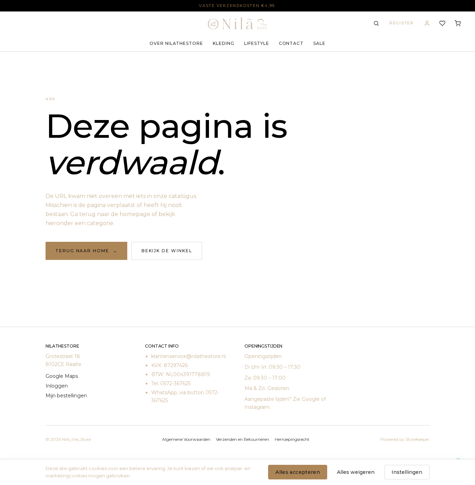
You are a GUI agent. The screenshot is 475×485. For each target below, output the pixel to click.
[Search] (376, 23)
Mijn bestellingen (66, 395)
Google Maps (62, 376)
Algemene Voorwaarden (186, 439)
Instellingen (407, 472)
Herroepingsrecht (292, 439)
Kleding (223, 43)
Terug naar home (86, 250)
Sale (319, 43)
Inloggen (57, 386)
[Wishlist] (442, 23)
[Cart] (457, 23)
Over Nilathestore (176, 43)
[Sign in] (427, 23)
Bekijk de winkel (167, 250)
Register (401, 23)
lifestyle (256, 43)
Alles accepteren (297, 472)
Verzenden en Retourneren (242, 439)
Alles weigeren (356, 472)
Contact (291, 43)
